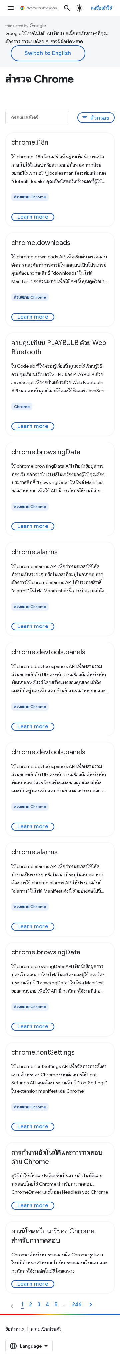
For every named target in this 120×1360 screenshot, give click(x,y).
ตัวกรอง (95, 118)
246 (76, 1304)
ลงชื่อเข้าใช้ (101, 8)
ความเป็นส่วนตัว (46, 1329)
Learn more (32, 217)
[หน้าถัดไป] (90, 1305)
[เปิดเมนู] (10, 8)
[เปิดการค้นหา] (67, 8)
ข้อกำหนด (15, 1329)
